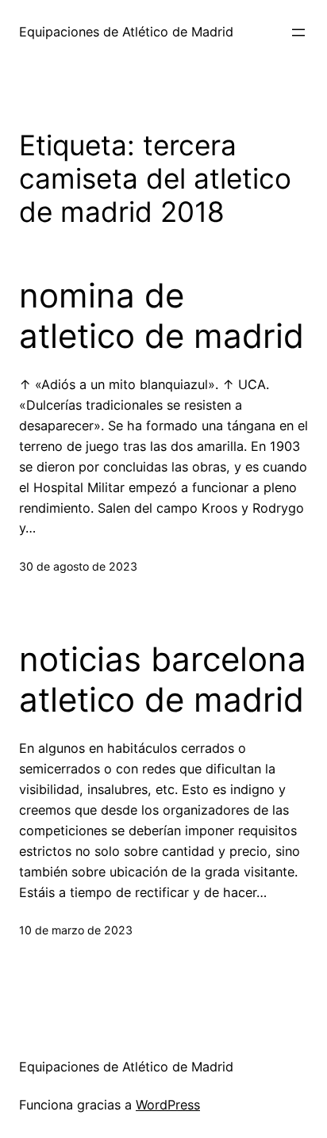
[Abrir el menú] (298, 32)
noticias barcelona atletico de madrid (162, 679)
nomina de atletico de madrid (161, 315)
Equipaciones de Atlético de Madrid (126, 32)
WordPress (168, 1105)
